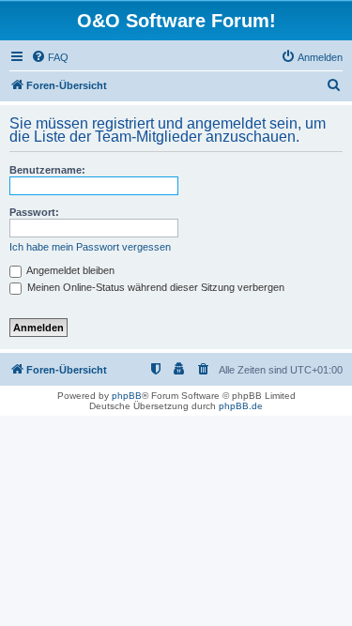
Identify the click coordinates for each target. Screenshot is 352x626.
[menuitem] (50, 57)
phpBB (127, 395)
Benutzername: (47, 170)
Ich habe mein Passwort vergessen (90, 246)
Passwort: (34, 212)
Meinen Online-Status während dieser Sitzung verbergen (154, 287)
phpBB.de (241, 406)
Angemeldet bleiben (69, 270)
